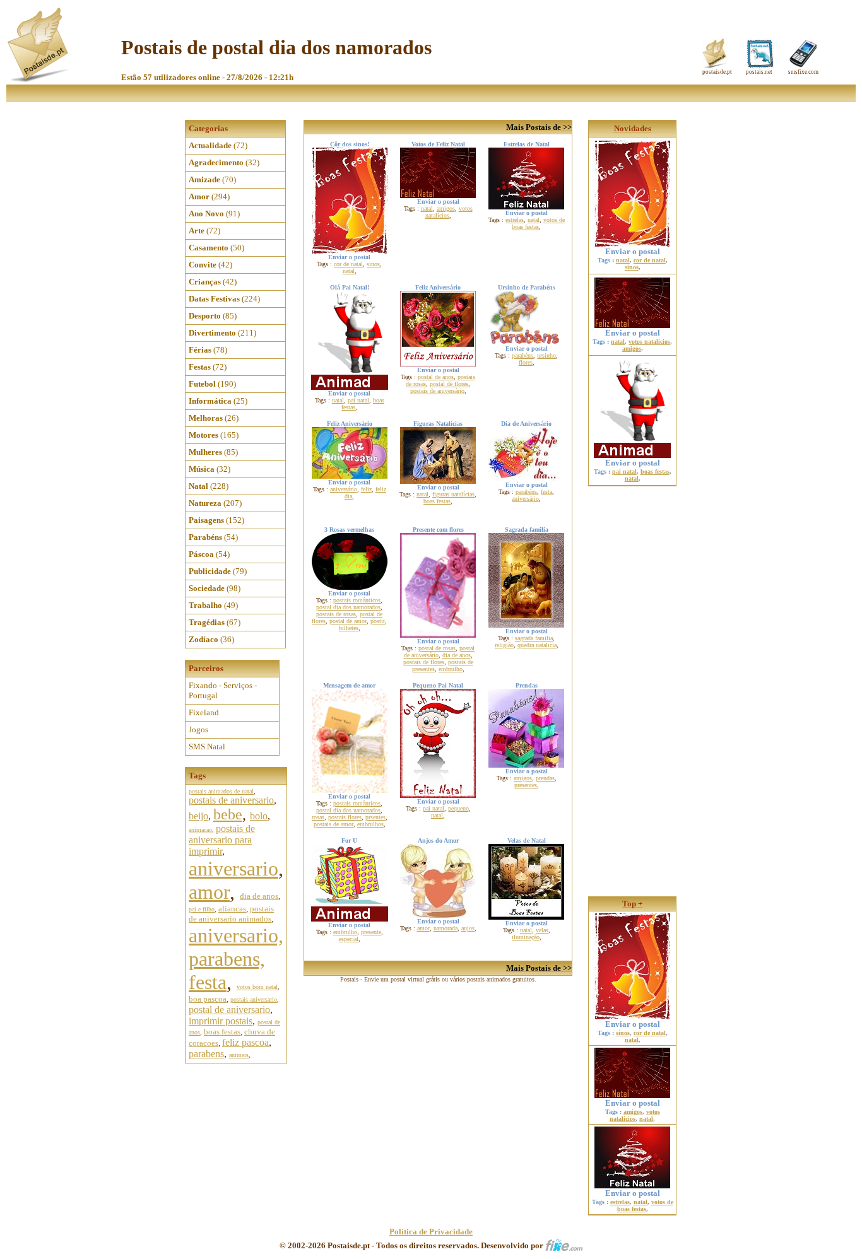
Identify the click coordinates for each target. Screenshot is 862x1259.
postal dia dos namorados (348, 607)
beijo (198, 816)
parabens (206, 1053)
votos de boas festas (538, 223)
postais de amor (333, 824)
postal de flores (449, 383)
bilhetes (348, 627)
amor (209, 892)
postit (377, 621)
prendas (545, 778)
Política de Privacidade (431, 1231)
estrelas (514, 219)
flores (526, 362)
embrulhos (370, 824)
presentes (525, 785)
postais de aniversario (231, 800)
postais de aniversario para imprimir (222, 840)
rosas (318, 817)
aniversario (233, 868)
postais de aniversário (437, 390)
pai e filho (202, 909)
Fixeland (204, 712)
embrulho (451, 668)
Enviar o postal (632, 251)
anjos (468, 928)
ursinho (546, 355)
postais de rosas (336, 614)
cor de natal (348, 264)
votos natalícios (449, 212)
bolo (259, 816)
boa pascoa (208, 999)
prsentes (375, 817)
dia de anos (259, 896)
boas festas (222, 1031)
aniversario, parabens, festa (236, 958)
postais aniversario (253, 999)
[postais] (39, 79)
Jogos (198, 729)
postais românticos (357, 600)
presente (371, 931)
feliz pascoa (245, 1042)
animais (239, 1054)
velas (542, 930)
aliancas (232, 908)
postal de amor (348, 621)
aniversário (343, 489)
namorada (446, 928)
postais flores (345, 817)
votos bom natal (257, 986)
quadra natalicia (537, 644)
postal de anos (436, 376)
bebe (227, 814)
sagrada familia (534, 638)
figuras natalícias (453, 494)
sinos (373, 264)
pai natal (358, 400)
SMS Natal (207, 746)
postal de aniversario (229, 1009)
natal (349, 270)
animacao (200, 829)
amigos (446, 208)
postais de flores (423, 662)
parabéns (522, 355)
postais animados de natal (221, 791)
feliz (366, 489)
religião (504, 644)
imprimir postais (220, 1021)
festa (546, 491)
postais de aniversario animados (231, 913)
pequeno (458, 808)
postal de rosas (437, 648)
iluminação (526, 937)
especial (348, 938)
